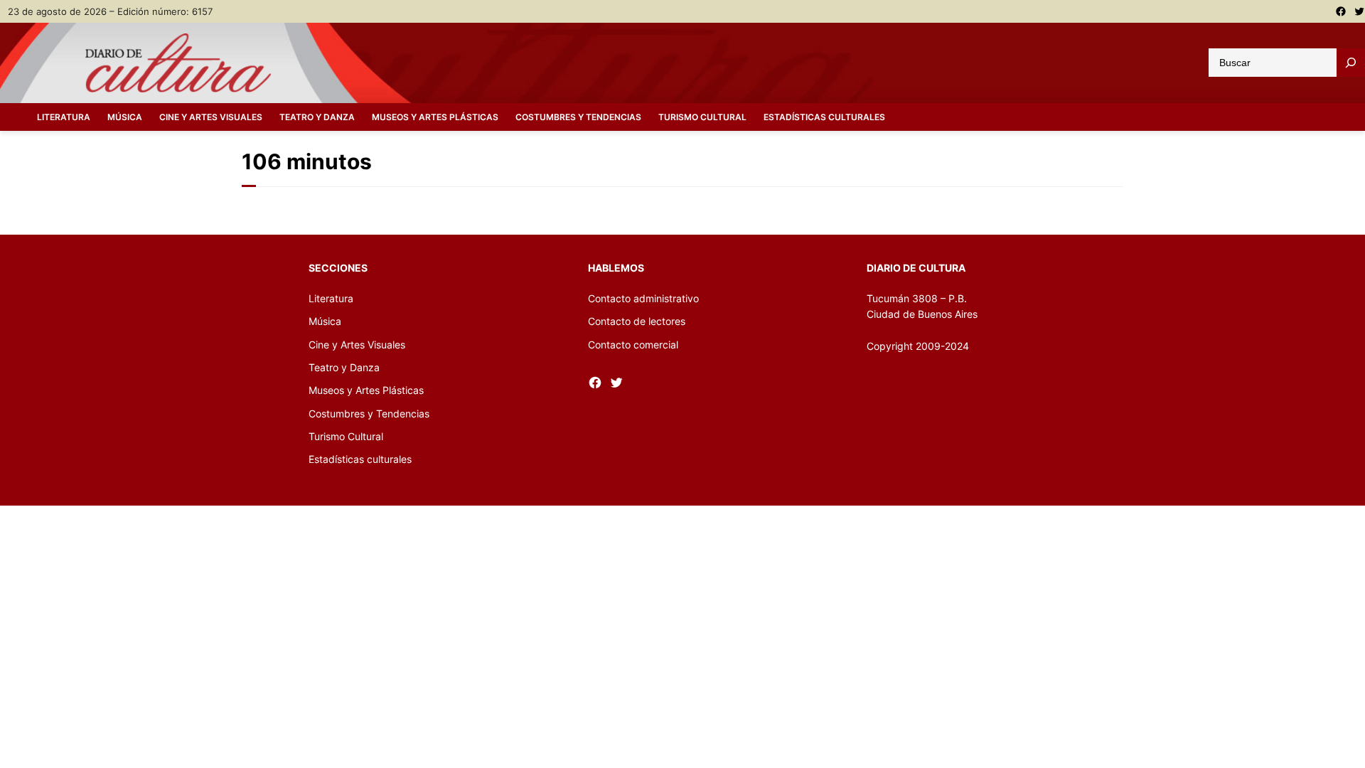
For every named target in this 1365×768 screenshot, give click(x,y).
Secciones (338, 268)
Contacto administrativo (643, 298)
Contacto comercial (633, 344)
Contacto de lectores (636, 321)
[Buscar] (1351, 62)
